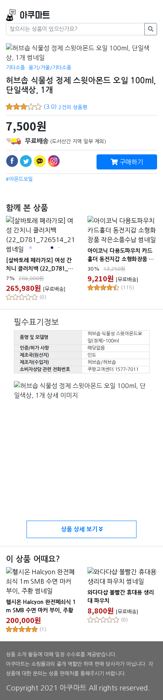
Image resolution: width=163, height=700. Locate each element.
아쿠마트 (35, 15)
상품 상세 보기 (80, 529)
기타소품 (15, 67)
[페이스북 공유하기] (12, 161)
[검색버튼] (150, 29)
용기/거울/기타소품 (49, 67)
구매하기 (130, 162)
